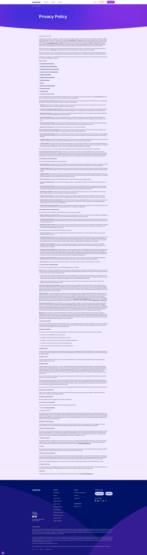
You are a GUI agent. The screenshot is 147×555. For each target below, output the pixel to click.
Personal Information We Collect (47, 63)
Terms (37, 549)
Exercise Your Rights (50, 407)
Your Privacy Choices (48, 549)
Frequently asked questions (79, 492)
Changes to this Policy (45, 88)
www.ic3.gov (49, 541)
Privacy (33, 549)
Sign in (95, 2)
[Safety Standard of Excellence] (35, 513)
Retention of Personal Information (47, 77)
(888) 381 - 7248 (77, 506)
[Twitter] (100, 500)
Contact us (76, 495)
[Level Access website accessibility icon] (34, 516)
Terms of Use (54, 49)
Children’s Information (45, 80)
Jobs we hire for (57, 498)
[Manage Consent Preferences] (2, 553)
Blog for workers (57, 503)
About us (60, 2)
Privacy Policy (96, 300)
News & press (56, 492)
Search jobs (110, 2)
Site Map (41, 549)
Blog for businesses (58, 501)
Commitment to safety (58, 506)
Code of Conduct (57, 509)
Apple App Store (99, 493)
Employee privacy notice (59, 515)
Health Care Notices (58, 520)
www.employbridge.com (52, 43)
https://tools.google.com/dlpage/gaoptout (82, 299)
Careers (55, 495)
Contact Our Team (44, 91)
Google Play (109, 493)
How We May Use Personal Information (48, 66)
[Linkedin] (95, 500)
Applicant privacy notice (58, 512)
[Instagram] (105, 500)
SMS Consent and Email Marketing (47, 85)
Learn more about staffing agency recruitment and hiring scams (45, 543)
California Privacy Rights (45, 74)
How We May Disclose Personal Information (49, 69)
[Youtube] (98, 500)
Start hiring (101, 2)
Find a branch (77, 498)
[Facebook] (103, 500)
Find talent (46, 2)
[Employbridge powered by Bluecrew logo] (36, 490)
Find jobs (53, 2)
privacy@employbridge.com (84, 443)
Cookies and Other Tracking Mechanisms (49, 71)
